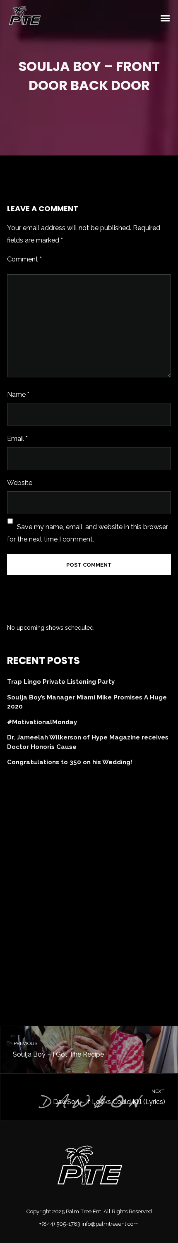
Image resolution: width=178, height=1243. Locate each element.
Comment (24, 259)
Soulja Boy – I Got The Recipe (58, 1049)
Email (17, 439)
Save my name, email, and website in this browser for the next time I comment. (87, 533)
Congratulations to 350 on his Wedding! (69, 762)
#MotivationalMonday (42, 722)
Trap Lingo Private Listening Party (61, 681)
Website (19, 483)
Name (18, 394)
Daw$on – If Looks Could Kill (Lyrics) (109, 1097)
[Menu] (165, 17)
